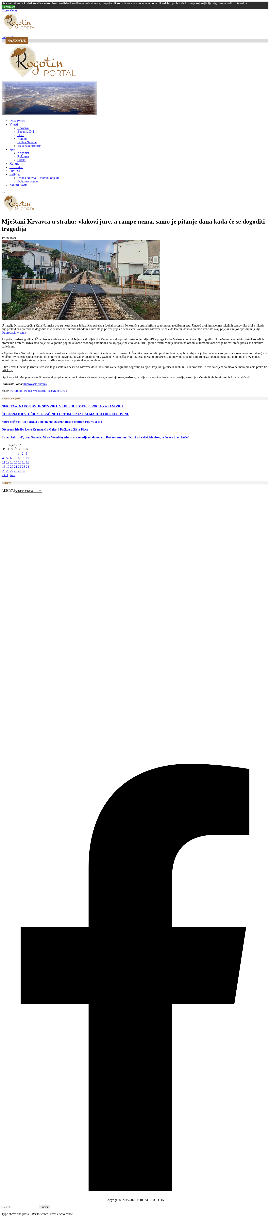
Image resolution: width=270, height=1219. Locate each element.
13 (11, 462)
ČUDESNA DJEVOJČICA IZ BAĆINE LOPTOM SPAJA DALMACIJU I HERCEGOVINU (65, 414)
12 (7, 462)
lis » (12, 475)
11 (3, 462)
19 (7, 466)
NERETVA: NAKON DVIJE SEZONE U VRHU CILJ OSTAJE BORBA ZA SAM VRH (63, 406)
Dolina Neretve (27, 142)
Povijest (14, 170)
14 (15, 462)
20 (11, 466)
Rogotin (22, 138)
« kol (5, 475)
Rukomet (23, 156)
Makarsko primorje (29, 145)
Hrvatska (23, 128)
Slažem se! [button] (8, 6)
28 (15, 471)
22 (19, 466)
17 (27, 462)
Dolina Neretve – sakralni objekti (38, 177)
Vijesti (13, 124)
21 (15, 466)
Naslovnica (17, 120)
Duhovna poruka (28, 181)
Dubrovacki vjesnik (14, 332)
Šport (13, 149)
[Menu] (3, 192)
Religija (14, 174)
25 (3, 471)
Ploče (20, 135)
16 (23, 462)
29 (19, 471)
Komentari (16, 167)
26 (7, 471)
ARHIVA (8, 490)
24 (27, 466)
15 (19, 462)
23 (23, 466)
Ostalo (21, 160)
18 (3, 466)
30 (23, 471)
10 (27, 458)
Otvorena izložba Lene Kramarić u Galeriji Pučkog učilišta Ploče (45, 429)
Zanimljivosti (18, 185)
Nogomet (23, 153)
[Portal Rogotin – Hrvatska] (43, 79)
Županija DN (25, 131)
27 (11, 471)
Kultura (14, 163)
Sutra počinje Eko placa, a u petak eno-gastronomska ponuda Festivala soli (52, 421)
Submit (45, 1207)
